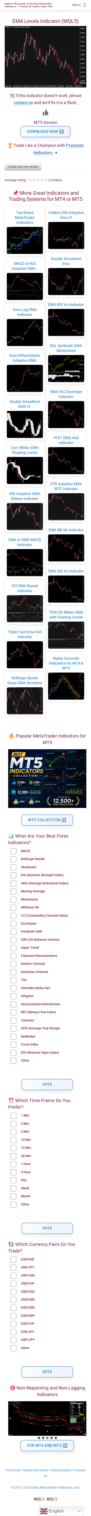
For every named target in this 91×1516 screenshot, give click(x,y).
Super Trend (30, 948)
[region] (47, 1420)
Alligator (27, 996)
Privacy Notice (61, 1470)
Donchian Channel (34, 972)
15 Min (26, 1148)
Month (26, 1196)
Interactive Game (35, 1470)
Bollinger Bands (33, 859)
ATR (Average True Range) (40, 1028)
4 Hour (26, 1172)
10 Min (26, 1140)
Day (24, 1180)
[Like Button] (45, 112)
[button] (10, 1418)
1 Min (25, 1116)
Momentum (29, 899)
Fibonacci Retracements (39, 956)
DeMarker (28, 1036)
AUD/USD (28, 1300)
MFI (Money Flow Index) (38, 1012)
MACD (25, 851)
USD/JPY (27, 1267)
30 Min (26, 1156)
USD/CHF (28, 1283)
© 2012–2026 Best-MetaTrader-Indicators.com (45, 1488)
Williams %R (30, 907)
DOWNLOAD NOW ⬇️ (45, 131)
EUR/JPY (27, 1332)
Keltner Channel (33, 964)
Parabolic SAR (31, 931)
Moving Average (33, 891)
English (56, 1511)
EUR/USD (27, 1259)
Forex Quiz (13, 1470)
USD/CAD (28, 1292)
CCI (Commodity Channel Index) (44, 916)
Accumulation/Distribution (40, 1004)
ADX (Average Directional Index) (45, 883)
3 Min (25, 1124)
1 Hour (26, 1164)
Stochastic (29, 867)
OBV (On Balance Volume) (40, 940)
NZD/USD (28, 1308)
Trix (24, 980)
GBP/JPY (28, 1340)
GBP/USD (28, 1275)
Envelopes (28, 924)
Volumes (27, 1020)
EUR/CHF (28, 1324)
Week (25, 1188)
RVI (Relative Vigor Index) (40, 1053)
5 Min (25, 1132)
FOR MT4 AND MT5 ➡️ (47, 1445)
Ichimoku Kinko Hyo (35, 988)
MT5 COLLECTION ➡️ (47, 820)
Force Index (29, 1044)
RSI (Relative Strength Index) (42, 875)
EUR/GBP (28, 1316)
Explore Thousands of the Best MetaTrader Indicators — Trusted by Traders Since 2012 (28, 5)
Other (25, 1061)
